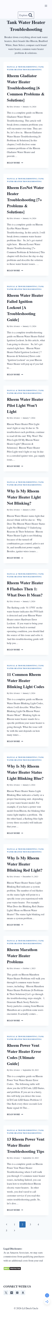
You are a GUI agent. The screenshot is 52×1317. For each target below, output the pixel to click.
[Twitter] (5, 1292)
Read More (15, 162)
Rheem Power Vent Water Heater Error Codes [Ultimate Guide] (24, 1054)
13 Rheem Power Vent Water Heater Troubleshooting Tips (25, 1145)
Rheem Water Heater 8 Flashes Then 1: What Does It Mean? (25, 589)
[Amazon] (22, 1292)
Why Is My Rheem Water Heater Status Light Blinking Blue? (25, 772)
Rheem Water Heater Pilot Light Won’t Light (25, 405)
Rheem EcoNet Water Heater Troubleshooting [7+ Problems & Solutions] (25, 199)
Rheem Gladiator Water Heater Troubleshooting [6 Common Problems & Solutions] (25, 88)
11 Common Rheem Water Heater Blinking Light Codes (25, 680)
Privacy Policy (12, 1277)
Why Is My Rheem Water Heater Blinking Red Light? (24, 864)
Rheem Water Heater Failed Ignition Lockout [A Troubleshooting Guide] (25, 307)
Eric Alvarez (15, 106)
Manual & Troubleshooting (22, 67)
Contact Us (41, 1277)
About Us (28, 1277)
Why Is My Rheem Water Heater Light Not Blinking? (24, 497)
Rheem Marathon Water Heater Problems (22, 956)
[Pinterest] (17, 1292)
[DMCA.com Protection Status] (26, 1268)
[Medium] (11, 1292)
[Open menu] (46, 5)
